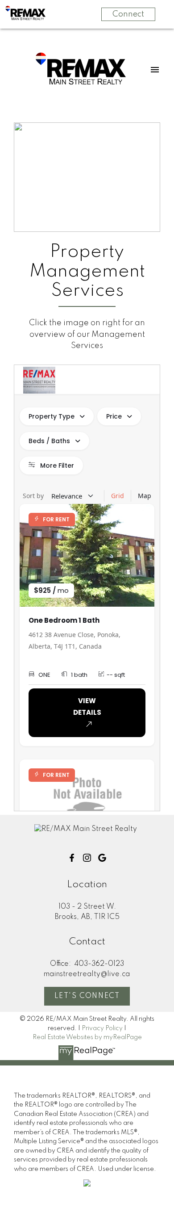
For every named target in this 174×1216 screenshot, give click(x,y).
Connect (128, 14)
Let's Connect (87, 996)
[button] (72, 858)
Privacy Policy (102, 1028)
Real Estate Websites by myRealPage (87, 1037)
